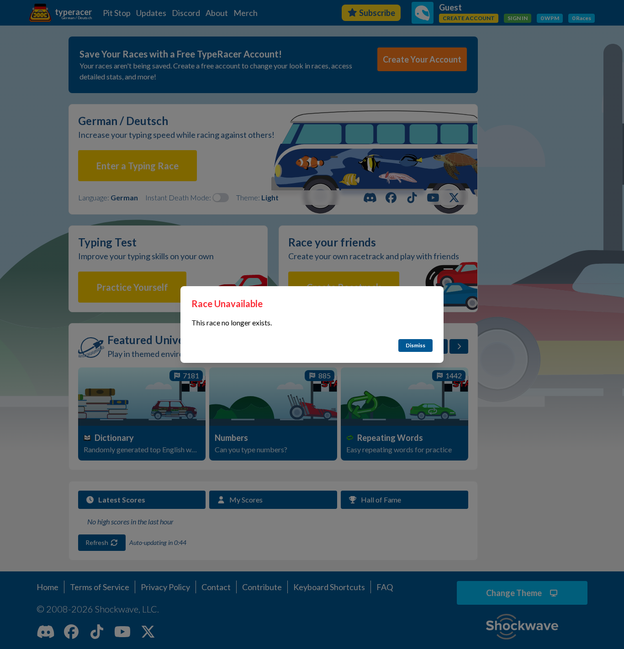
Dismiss (415, 345)
